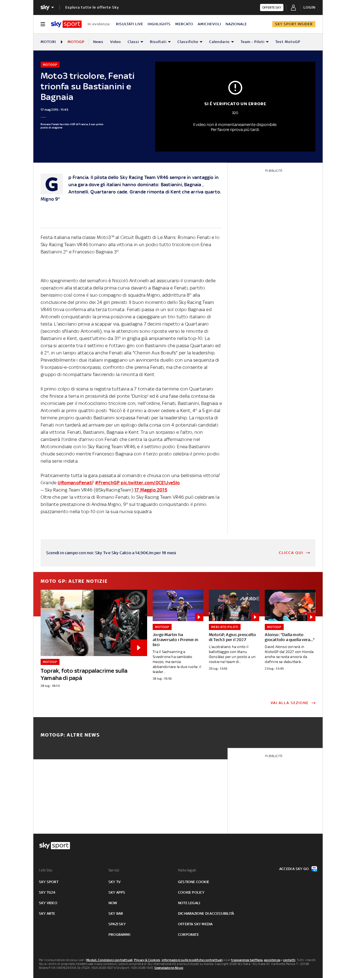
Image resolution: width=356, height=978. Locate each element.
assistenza (272, 960)
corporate (188, 934)
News (98, 42)
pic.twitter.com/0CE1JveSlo (150, 482)
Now (112, 903)
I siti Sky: (46, 870)
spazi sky (117, 924)
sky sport (48, 882)
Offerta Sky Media (195, 924)
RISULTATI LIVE (129, 24)
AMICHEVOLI (209, 24)
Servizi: (114, 870)
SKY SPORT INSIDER (294, 24)
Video (115, 42)
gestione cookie (193, 882)
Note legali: (187, 870)
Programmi (119, 934)
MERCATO (184, 24)
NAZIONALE (236, 24)
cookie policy (191, 892)
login (309, 7)
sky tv (114, 882)
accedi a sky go (294, 869)
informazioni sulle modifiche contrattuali (192, 960)
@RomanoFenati (75, 482)
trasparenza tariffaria (247, 960)
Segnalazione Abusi (169, 968)
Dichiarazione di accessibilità (206, 913)
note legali (189, 903)
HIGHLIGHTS (159, 24)
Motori (48, 42)
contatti (289, 960)
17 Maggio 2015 (150, 490)
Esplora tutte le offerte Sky (92, 7)
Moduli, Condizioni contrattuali (109, 960)
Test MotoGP (287, 42)
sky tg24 (47, 892)
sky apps (116, 892)
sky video (48, 903)
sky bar (115, 913)
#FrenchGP (107, 482)
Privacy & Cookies (147, 960)
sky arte (47, 913)
